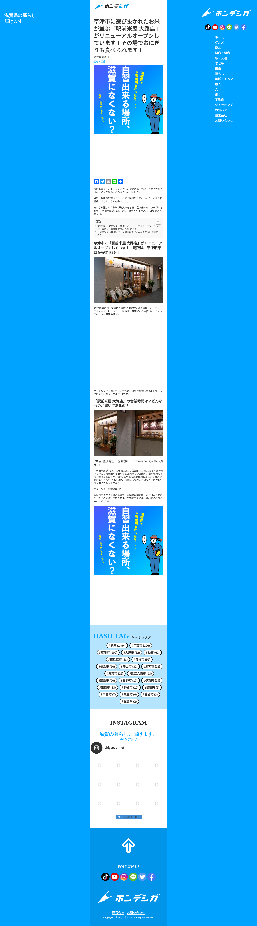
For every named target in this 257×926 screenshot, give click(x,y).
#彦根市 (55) (142, 659)
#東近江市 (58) (118, 659)
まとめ (219, 63)
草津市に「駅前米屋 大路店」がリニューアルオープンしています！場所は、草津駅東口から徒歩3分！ (128, 228)
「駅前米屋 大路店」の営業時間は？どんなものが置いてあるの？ (127, 234)
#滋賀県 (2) (129, 701)
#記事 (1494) (117, 645)
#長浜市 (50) (106, 666)
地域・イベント (225, 79)
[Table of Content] (158, 222)
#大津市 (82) (131, 652)
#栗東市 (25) (115, 673)
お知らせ (221, 110)
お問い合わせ (136, 913)
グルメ (219, 42)
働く (218, 94)
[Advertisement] (128, 156)
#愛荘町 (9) (151, 687)
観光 (218, 84)
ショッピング (224, 105)
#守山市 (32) (129, 666)
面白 (218, 68)
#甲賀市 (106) (141, 645)
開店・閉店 (100, 61)
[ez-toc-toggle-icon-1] (156, 222)
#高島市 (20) (106, 680)
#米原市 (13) (107, 687)
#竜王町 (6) (129, 694)
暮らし (219, 74)
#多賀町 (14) (152, 680)
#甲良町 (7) (108, 694)
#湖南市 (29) (152, 666)
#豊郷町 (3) (150, 694)
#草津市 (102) (108, 652)
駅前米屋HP (114, 489)
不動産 (219, 100)
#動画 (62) (153, 652)
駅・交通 (221, 58)
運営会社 (118, 913)
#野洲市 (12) (130, 687)
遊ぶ (218, 48)
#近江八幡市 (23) (140, 673)
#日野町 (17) (129, 680)
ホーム (219, 37)
